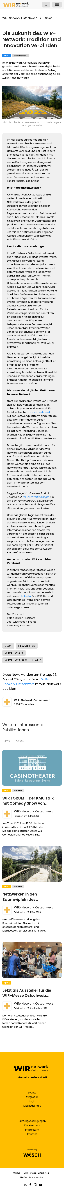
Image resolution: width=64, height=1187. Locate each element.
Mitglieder (32, 1097)
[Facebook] (30, 1184)
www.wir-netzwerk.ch (40, 412)
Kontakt (32, 1134)
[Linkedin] (25, 1184)
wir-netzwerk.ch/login (36, 497)
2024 (8, 646)
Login (32, 1101)
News (7, 741)
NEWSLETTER (26, 646)
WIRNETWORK (14, 653)
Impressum (32, 1130)
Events (20, 741)
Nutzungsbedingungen (32, 1121)
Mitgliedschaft (32, 1106)
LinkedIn (26, 596)
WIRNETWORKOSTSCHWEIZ (23, 660)
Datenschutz (32, 1125)
